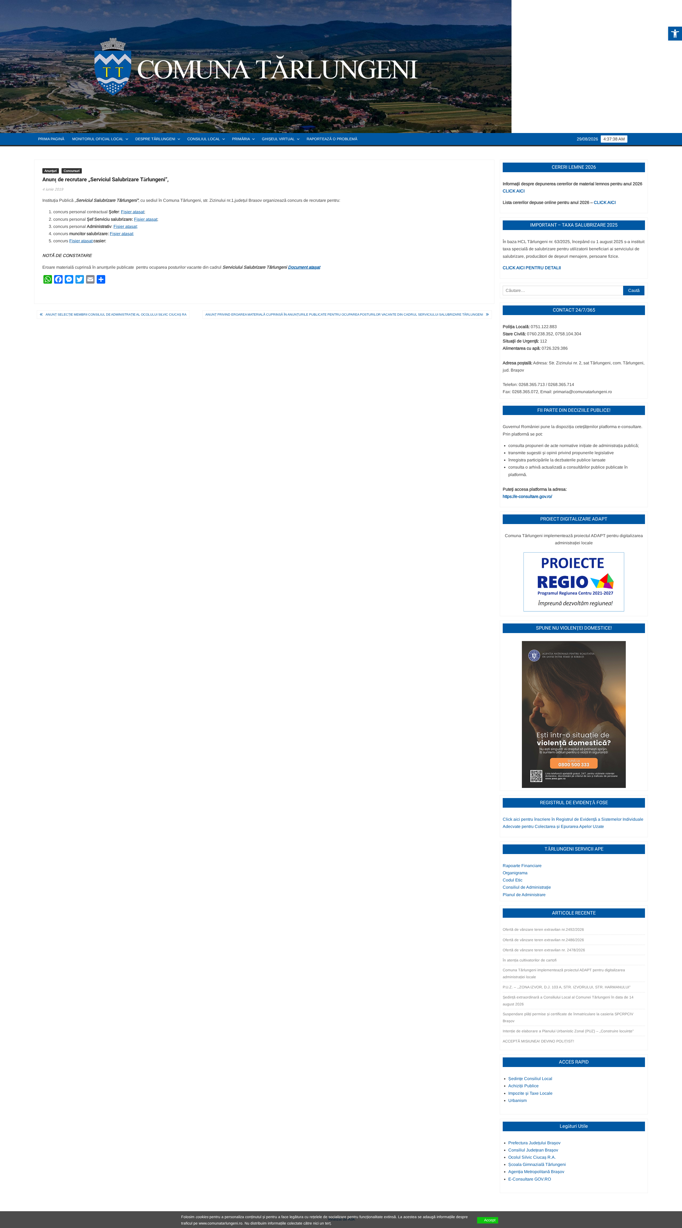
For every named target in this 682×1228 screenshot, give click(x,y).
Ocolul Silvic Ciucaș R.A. (532, 1157)
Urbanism (517, 1100)
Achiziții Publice (523, 1086)
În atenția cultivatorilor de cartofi (530, 960)
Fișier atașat (132, 212)
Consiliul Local (203, 139)
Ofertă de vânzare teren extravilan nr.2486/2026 (543, 940)
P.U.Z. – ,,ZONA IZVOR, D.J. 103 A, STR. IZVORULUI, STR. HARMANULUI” (567, 987)
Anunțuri (50, 171)
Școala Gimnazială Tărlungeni (537, 1164)
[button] (675, 34)
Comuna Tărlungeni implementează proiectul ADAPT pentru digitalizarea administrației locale (564, 973)
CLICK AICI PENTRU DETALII (532, 267)
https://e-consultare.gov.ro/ (527, 496)
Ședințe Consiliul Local (530, 1078)
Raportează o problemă (332, 139)
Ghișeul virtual (278, 139)
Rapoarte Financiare (522, 865)
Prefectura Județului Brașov (534, 1143)
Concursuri (72, 171)
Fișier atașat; (125, 226)
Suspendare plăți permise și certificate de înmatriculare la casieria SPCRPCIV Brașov (568, 1017)
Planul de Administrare (524, 894)
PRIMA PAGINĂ (51, 139)
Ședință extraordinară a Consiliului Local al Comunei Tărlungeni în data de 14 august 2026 (568, 1000)
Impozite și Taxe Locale (530, 1093)
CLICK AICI (514, 191)
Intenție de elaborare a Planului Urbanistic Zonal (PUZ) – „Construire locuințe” (568, 1031)
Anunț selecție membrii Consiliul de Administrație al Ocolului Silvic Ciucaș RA (116, 314)
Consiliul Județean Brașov (533, 1150)
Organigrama (515, 873)
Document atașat (304, 267)
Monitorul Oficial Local (97, 139)
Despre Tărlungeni (155, 139)
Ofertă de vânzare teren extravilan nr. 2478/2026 (544, 950)
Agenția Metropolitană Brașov (536, 1171)
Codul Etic (512, 880)
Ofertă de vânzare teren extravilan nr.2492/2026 (543, 929)
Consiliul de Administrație (527, 887)
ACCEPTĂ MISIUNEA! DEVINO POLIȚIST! (538, 1041)
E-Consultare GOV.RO (529, 1179)
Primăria (241, 139)
